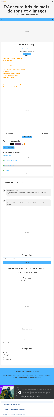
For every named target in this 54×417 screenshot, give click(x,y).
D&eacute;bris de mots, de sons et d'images (27, 9)
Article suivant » (46, 133)
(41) (5, 352)
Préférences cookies (37, 377)
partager (29, 396)
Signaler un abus (30, 375)
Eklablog (37, 371)
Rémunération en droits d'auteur (44, 375)
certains (22, 51)
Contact (23, 375)
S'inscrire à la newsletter (9, 147)
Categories (27, 48)
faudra (25, 51)
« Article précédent (8, 133)
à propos (37, 396)
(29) (5, 356)
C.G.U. (35, 375)
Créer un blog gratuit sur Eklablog (9, 375)
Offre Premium (15, 377)
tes (33, 51)
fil (28, 51)
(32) (6, 354)
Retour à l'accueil (27, 136)
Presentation (6, 343)
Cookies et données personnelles (26, 377)
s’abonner (20, 396)
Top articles (19, 375)
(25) (7, 359)
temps (30, 51)
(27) (5, 357)
